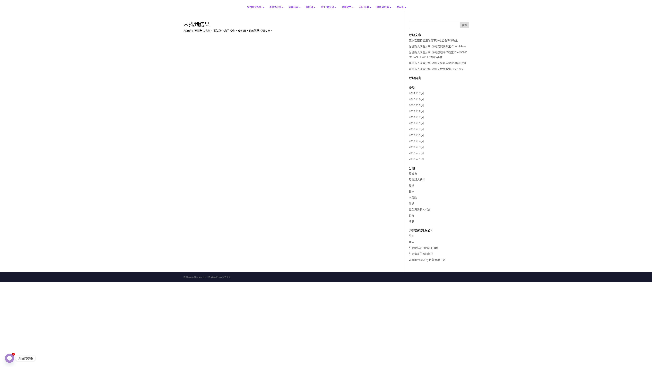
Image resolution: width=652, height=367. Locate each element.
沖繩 (411, 203)
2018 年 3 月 (416, 147)
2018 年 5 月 (416, 135)
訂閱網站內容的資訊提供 (424, 248)
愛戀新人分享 (417, 179)
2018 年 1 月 (416, 159)
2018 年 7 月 (416, 129)
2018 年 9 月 (416, 123)
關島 (411, 221)
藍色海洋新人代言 (420, 209)
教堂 (411, 185)
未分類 (413, 197)
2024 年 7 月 (416, 93)
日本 (411, 191)
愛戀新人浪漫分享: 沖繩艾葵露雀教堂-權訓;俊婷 (437, 63)
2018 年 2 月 (416, 153)
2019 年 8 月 (416, 111)
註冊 (411, 236)
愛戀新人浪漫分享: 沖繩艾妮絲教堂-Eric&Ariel (436, 69)
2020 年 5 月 (416, 105)
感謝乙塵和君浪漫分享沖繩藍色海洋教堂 (433, 40)
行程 (411, 215)
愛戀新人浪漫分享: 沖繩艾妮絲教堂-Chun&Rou (437, 46)
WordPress (216, 277)
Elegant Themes (194, 277)
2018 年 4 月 (416, 141)
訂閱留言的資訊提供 (421, 254)
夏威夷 (413, 174)
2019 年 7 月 (416, 117)
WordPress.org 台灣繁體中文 (427, 260)
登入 (411, 242)
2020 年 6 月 (416, 99)
